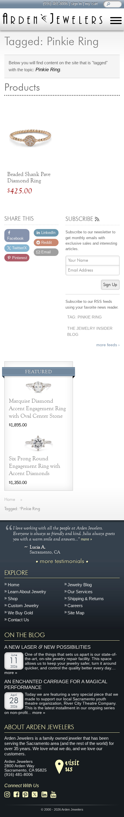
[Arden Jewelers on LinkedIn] (46, 794)
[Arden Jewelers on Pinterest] (26, 794)
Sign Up (110, 285)
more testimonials (62, 561)
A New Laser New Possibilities (47, 647)
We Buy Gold (20, 612)
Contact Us (18, 619)
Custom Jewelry (23, 605)
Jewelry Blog (79, 584)
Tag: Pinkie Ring (84, 317)
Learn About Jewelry (27, 591)
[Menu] (116, 21)
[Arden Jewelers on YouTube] (54, 794)
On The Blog (24, 635)
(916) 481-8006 (55, 3)
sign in (76, 3)
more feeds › (108, 345)
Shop (13, 598)
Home (13, 584)
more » (86, 539)
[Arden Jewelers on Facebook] (18, 794)
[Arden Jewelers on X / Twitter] (36, 794)
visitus (72, 764)
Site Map (75, 612)
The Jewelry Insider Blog (89, 331)
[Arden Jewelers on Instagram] (8, 794)
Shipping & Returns (85, 598)
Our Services (80, 591)
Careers (75, 605)
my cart (91, 3)
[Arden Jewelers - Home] (52, 18)
